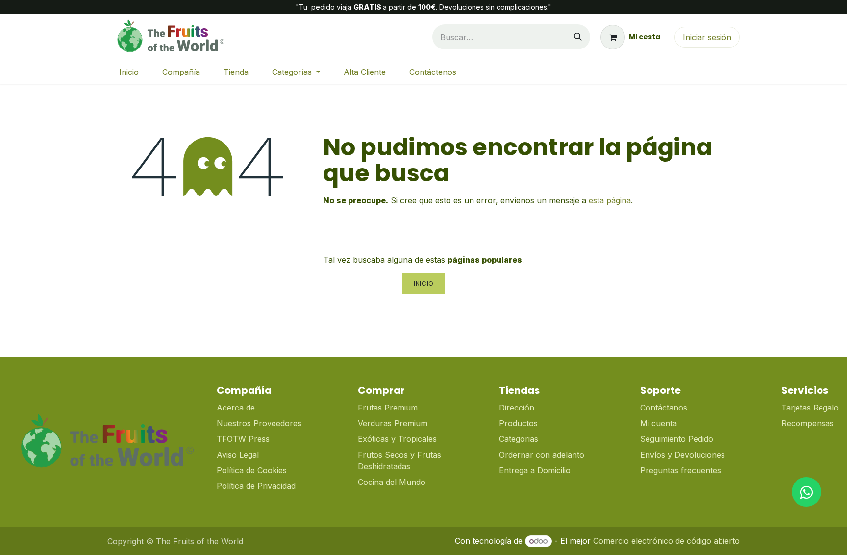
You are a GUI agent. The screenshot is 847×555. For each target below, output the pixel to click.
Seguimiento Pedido (676, 439)
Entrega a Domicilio (535, 470)
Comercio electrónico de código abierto (666, 541)
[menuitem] (128, 72)
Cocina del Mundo (391, 482)
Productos (518, 423)
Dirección (516, 407)
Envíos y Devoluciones (682, 454)
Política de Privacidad (256, 486)
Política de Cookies (252, 470)
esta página (610, 200)
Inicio (423, 283)
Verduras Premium (394, 423)
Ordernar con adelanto (541, 454)
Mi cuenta (658, 423)
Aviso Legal (238, 454)
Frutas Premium (388, 407)
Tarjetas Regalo (810, 407)
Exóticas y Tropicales (397, 439)
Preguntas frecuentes (680, 470)
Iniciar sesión (707, 37)
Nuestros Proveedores (259, 423)
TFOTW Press (243, 439)
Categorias (518, 439)
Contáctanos (663, 407)
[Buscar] (578, 36)
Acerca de (236, 407)
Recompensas (807, 423)
